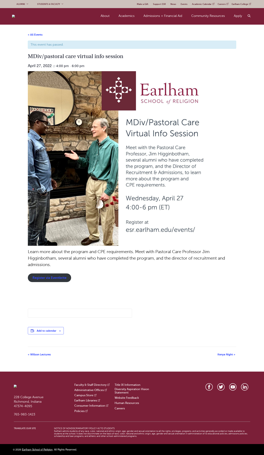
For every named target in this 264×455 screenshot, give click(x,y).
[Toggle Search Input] (249, 16)
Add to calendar (46, 330)
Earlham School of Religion (37, 449)
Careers (120, 408)
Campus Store (83, 395)
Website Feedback (127, 397)
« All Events (35, 34)
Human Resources (127, 403)
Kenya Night (226, 354)
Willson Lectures (39, 354)
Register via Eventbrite (49, 278)
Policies (79, 411)
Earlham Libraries (85, 400)
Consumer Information (89, 405)
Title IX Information (127, 385)
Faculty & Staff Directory (90, 385)
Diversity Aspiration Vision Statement (132, 391)
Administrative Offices (89, 390)
